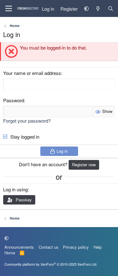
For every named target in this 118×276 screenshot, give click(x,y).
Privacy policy (76, 247)
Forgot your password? (27, 120)
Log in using (15, 189)
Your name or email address (32, 73)
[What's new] (98, 9)
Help (97, 247)
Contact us (49, 247)
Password (13, 100)
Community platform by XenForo (50, 264)
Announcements (19, 247)
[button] (86, 9)
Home (9, 253)
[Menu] (8, 8)
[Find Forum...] (110, 9)
